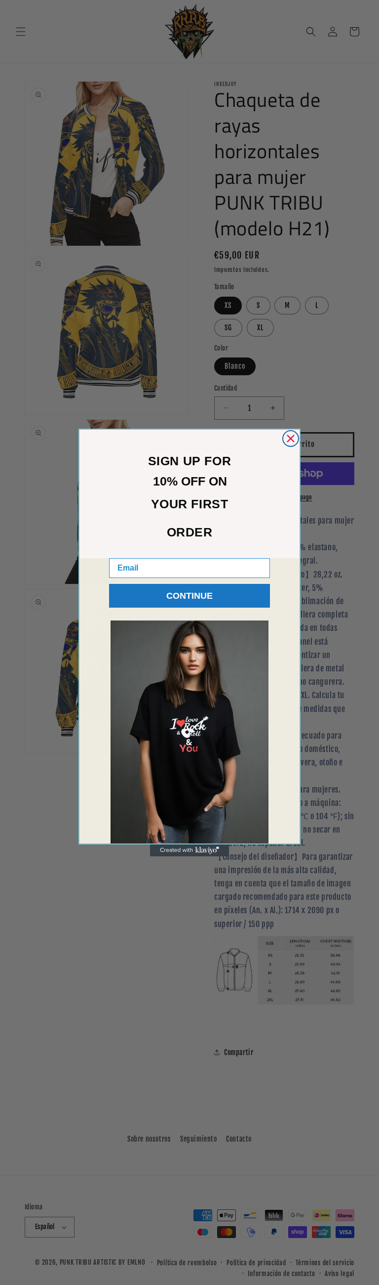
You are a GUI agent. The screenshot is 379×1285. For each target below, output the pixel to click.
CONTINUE (189, 596)
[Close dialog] (291, 438)
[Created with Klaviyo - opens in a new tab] (189, 850)
